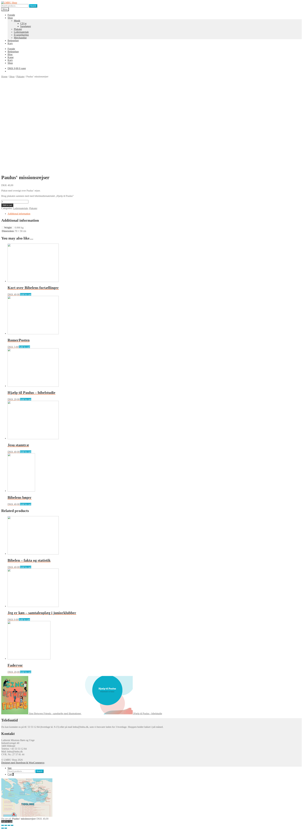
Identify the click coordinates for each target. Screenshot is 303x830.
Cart (11, 774)
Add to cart (7, 205)
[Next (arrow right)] (5, 828)
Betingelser (13, 40)
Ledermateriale (21, 32)
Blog (10, 54)
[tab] (155, 213)
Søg (10, 768)
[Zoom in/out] (12, 825)
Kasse (11, 57)
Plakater (18, 29)
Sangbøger (25, 26)
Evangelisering (21, 34)
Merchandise (20, 37)
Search (33, 6)
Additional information (19, 213)
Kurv (10, 43)
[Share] (5, 825)
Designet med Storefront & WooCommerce (22, 762)
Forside (11, 15)
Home (4, 76)
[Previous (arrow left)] (2, 828)
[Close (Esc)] (2, 825)
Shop (10, 17)
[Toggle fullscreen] (9, 825)
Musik (17, 20)
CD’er (23, 23)
